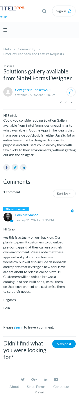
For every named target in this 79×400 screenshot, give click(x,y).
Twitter (15, 167)
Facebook (6, 167)
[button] (44, 11)
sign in (18, 327)
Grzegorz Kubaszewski (32, 90)
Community (26, 49)
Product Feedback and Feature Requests (33, 54)
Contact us (61, 386)
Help (7, 49)
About (14, 386)
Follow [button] (71, 92)
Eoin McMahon (26, 215)
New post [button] (64, 344)
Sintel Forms (36, 386)
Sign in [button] (61, 11)
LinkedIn (23, 167)
